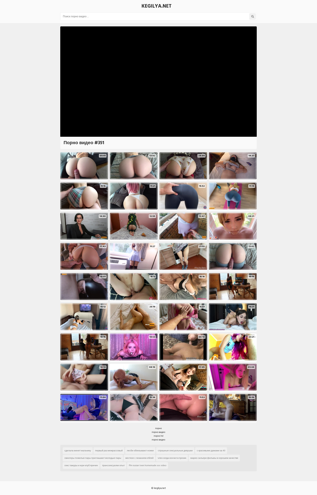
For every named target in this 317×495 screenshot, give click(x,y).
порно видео (158, 432)
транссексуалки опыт (113, 465)
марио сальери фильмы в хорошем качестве (214, 458)
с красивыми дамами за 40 (211, 450)
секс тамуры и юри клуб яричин (81, 465)
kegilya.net (156, 6)
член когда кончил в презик (172, 458)
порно (158, 428)
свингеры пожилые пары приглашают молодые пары (92, 458)
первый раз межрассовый (109, 450)
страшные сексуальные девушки (175, 450)
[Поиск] (252, 16)
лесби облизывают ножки (140, 450)
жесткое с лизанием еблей (139, 458)
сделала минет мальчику (77, 450)
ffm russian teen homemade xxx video (147, 465)
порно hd (158, 436)
